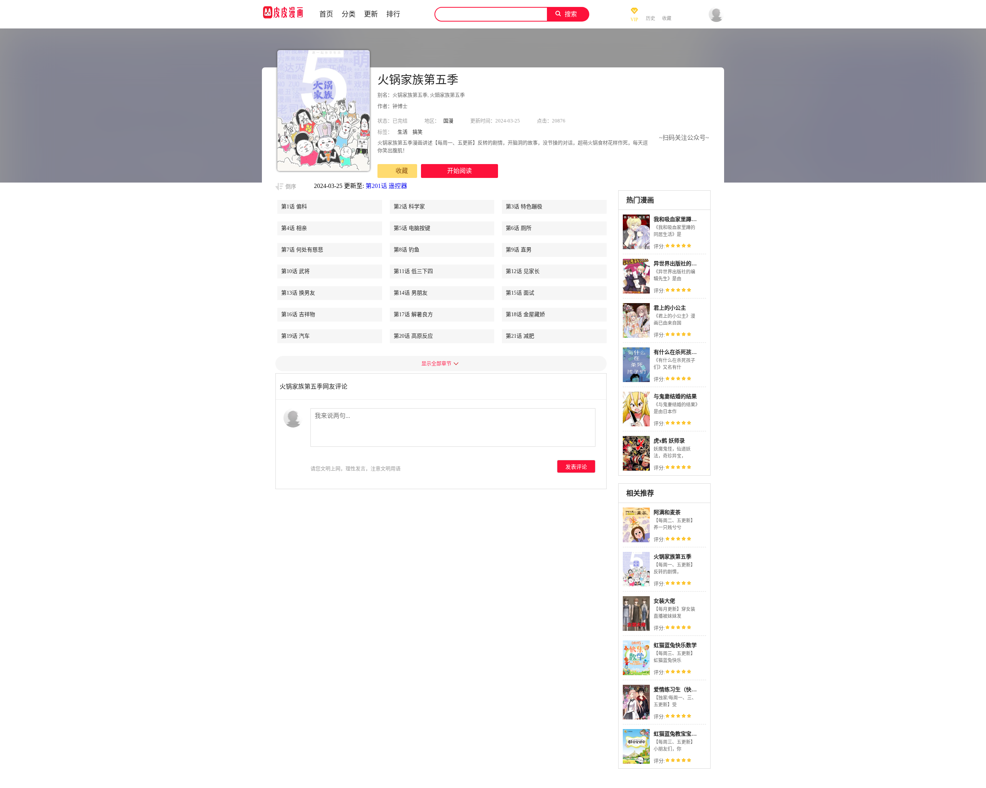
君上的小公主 (670, 308)
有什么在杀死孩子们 (678, 352)
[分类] (416, 14)
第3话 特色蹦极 (524, 207)
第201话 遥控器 (386, 186)
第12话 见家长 (523, 271)
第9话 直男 (519, 250)
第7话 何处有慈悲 (302, 250)
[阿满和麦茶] (636, 541)
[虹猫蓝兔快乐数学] (636, 674)
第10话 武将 (295, 271)
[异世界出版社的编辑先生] (636, 292)
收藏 (402, 171)
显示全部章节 (436, 363)
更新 (371, 14)
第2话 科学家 (409, 207)
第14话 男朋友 (411, 293)
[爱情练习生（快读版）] (636, 718)
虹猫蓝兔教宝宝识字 (678, 734)
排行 (393, 14)
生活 (402, 132)
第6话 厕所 (519, 228)
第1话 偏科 (294, 207)
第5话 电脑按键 (412, 228)
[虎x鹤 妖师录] (636, 469)
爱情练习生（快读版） (681, 689)
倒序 (290, 186)
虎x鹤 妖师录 (669, 441)
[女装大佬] (636, 630)
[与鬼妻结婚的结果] (636, 425)
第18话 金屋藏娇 (525, 314)
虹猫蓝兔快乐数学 (675, 645)
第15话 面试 (520, 293)
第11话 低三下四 (413, 271)
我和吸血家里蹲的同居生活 (686, 219)
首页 (326, 14)
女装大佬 (664, 601)
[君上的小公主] (636, 337)
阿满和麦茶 (667, 512)
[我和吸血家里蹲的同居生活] (636, 248)
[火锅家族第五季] (636, 585)
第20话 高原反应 (413, 336)
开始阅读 (459, 171)
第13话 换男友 (298, 293)
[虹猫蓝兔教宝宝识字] (636, 762)
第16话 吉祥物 (298, 314)
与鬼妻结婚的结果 (675, 396)
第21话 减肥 (520, 336)
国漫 (448, 121)
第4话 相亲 (294, 228)
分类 (348, 14)
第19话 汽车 (295, 336)
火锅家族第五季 (672, 557)
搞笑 (418, 132)
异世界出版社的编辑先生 (683, 264)
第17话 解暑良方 (413, 314)
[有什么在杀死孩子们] (636, 381)
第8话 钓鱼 (406, 250)
